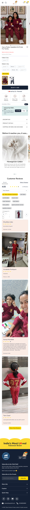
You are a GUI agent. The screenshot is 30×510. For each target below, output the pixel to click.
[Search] (6, 2)
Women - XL (21, 66)
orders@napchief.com (9, 503)
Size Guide (5, 73)
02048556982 (22, 503)
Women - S (5, 66)
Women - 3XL (15, 70)
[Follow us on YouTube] (12, 499)
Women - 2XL (6, 70)
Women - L (13, 66)
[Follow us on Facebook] (4, 499)
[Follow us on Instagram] (8, 499)
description (6, 119)
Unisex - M (5, 60)
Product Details (8, 123)
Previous (3, 111)
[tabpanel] (15, 154)
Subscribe (23, 478)
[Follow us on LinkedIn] (17, 499)
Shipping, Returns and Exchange (13, 127)
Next (27, 111)
